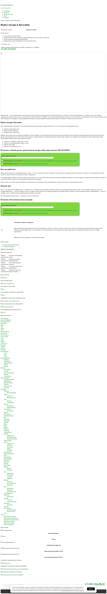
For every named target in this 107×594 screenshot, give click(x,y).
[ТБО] (2, 289)
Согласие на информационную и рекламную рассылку (32, 163)
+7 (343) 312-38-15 (5, 8)
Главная (3, 20)
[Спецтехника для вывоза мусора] (10, 301)
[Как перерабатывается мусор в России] (3, 312)
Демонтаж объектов (9, 246)
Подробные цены (5, 44)
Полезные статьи (8, 14)
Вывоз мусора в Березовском (11, 244)
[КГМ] (3, 295)
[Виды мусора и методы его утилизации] (12, 574)
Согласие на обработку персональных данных (64, 161)
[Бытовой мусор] (5, 563)
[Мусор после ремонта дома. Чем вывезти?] (7, 306)
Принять (91, 589)
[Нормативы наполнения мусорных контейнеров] (14, 569)
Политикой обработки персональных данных (35, 161)
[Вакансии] (4, 277)
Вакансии (6, 12)
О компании (7, 11)
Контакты (6, 17)
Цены (5, 16)
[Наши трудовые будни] (7, 283)
